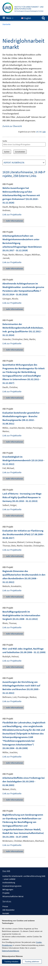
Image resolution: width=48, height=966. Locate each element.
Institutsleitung (8, 882)
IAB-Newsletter (8, 910)
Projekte (5, 893)
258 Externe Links (24, 176)
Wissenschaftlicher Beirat (12, 896)
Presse (5, 906)
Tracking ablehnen (32, 962)
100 (44, 131)
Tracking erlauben (11, 962)
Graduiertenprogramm (11, 886)
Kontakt (5, 913)
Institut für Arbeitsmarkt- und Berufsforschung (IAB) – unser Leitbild (23, 877)
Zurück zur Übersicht (12, 126)
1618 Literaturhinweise (17, 172)
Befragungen (7, 889)
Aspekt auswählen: (14, 162)
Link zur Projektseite (11, 214)
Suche (4, 141)
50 (40, 131)
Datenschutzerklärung (10, 951)
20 (37, 131)
